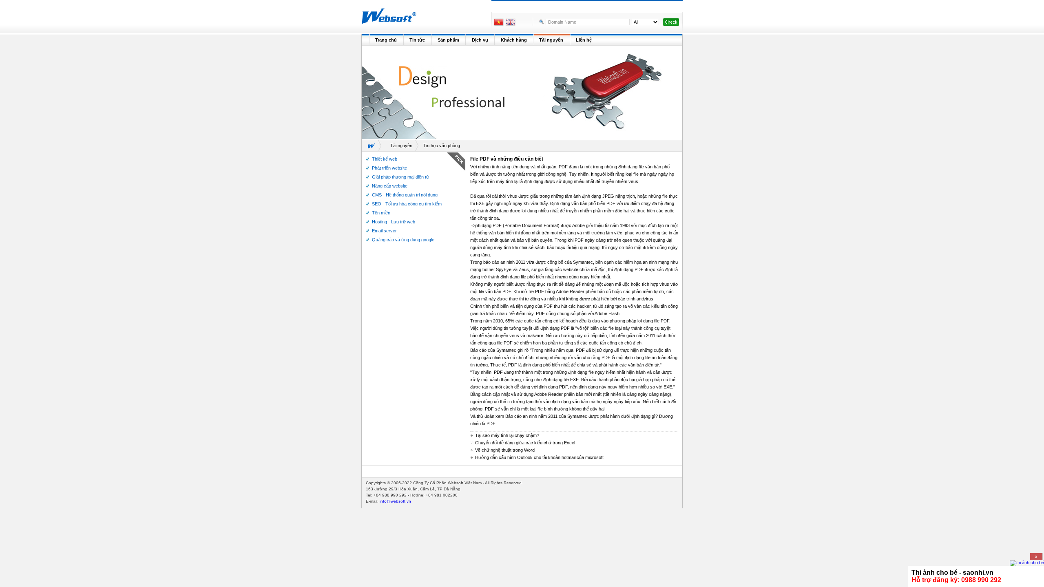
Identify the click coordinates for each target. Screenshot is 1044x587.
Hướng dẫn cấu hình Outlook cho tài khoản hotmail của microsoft (539, 457)
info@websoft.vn (395, 501)
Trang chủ (386, 40)
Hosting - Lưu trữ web (393, 221)
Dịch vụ (480, 40)
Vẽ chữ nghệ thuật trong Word (505, 450)
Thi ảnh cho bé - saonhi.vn (952, 572)
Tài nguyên (551, 40)
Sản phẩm (448, 40)
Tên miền (381, 212)
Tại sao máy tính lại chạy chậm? (507, 435)
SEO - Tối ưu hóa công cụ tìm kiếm (407, 203)
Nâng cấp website (389, 185)
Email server (384, 230)
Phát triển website (389, 168)
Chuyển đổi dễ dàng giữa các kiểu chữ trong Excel (525, 442)
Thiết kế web (384, 159)
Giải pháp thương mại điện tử (400, 176)
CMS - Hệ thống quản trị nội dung (405, 194)
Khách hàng (514, 40)
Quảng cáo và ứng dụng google (403, 239)
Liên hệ (584, 40)
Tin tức (417, 40)
